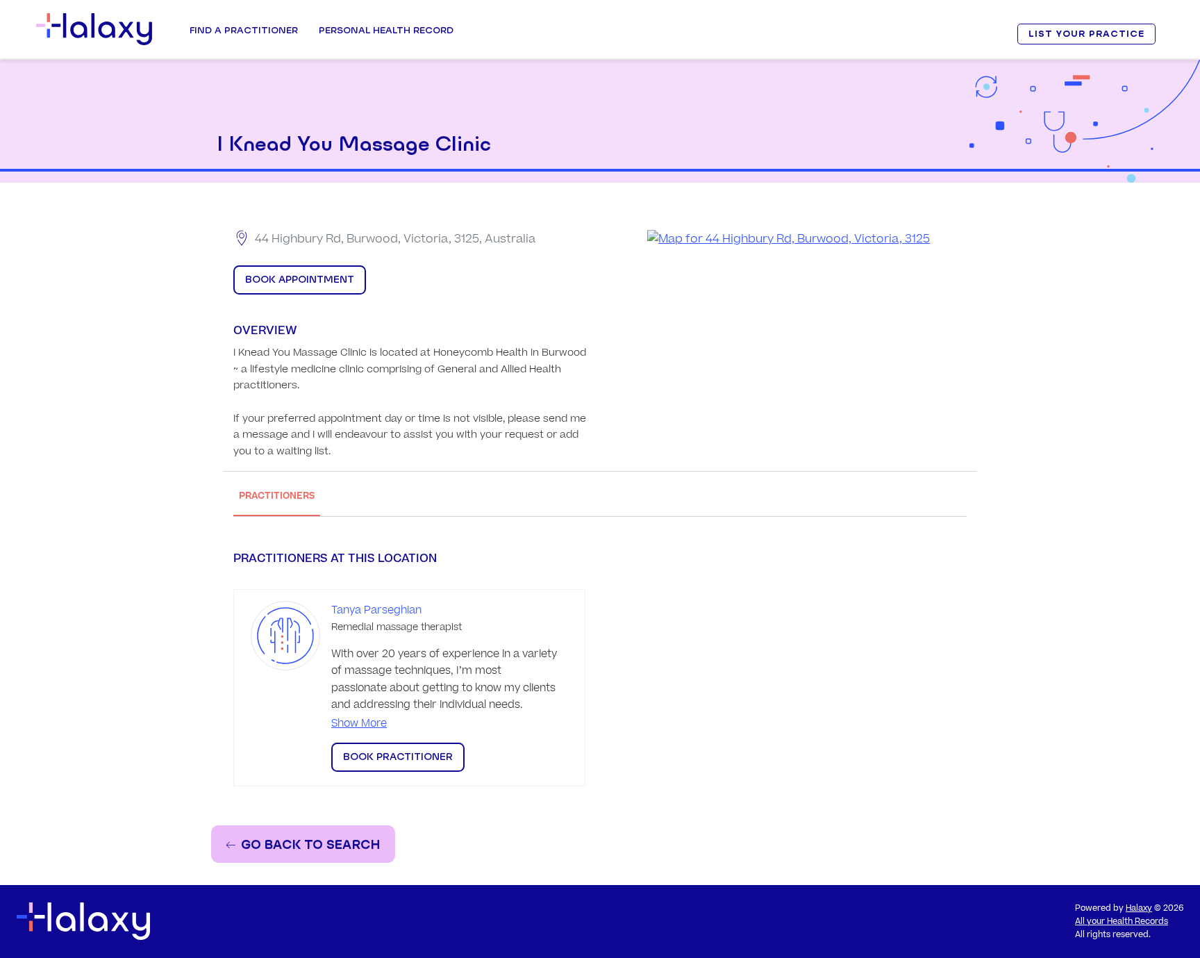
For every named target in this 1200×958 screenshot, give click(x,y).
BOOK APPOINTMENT (299, 279)
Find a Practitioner (244, 29)
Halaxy (1139, 908)
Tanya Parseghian (376, 610)
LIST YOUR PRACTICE (1086, 33)
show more (359, 723)
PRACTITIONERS (277, 495)
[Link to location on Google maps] (788, 239)
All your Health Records (1121, 921)
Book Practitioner (398, 756)
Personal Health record (386, 29)
